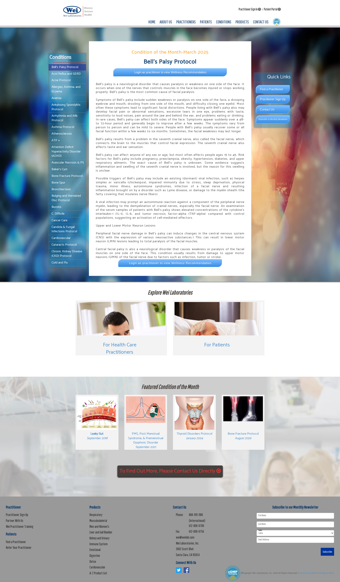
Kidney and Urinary (99, 538)
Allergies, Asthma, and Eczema (66, 89)
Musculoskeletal (98, 521)
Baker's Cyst (59, 169)
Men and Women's (99, 526)
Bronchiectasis (61, 189)
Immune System (99, 544)
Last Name (262, 524)
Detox (93, 561)
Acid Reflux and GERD (66, 73)
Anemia (56, 98)
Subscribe (327, 551)
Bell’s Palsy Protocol (65, 67)
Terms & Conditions (308, 573)
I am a (260, 530)
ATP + (56, 140)
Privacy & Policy (327, 573)
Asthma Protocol (63, 127)
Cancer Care (59, 220)
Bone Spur (58, 182)
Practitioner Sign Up (272, 99)
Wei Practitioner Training (19, 526)
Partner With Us (14, 521)
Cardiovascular (61, 238)
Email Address (263, 539)
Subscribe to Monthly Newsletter (272, 119)
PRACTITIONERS (186, 21)
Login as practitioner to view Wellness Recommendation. (170, 72)
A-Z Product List (98, 573)
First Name (262, 515)
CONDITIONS (223, 21)
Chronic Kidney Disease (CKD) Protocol (67, 254)
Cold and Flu (60, 262)
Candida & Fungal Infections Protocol (64, 229)
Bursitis (56, 207)
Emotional (95, 550)
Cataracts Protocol (64, 244)
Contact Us (267, 109)
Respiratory (96, 515)
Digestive (95, 556)
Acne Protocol (61, 80)
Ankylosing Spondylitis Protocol (66, 107)
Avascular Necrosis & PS (68, 162)
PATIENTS (206, 21)
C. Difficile (58, 213)
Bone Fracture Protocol (67, 176)
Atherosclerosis (62, 133)
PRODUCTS (242, 21)
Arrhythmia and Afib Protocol (65, 118)
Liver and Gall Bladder (101, 532)
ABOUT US (166, 21)
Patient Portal (271, 9)
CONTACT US (261, 21)
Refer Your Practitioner (18, 547)
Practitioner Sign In (248, 9)
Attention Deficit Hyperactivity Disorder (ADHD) (66, 151)
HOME (151, 21)
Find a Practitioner (271, 89)
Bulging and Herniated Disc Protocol (66, 198)
